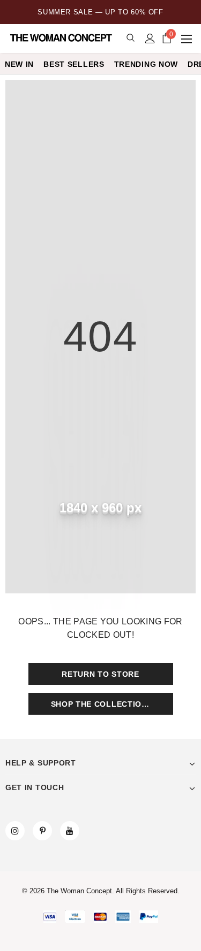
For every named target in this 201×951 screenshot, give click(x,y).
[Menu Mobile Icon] (187, 38)
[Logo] (61, 38)
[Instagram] (15, 830)
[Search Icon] (130, 38)
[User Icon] (150, 38)
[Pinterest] (42, 830)
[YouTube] (69, 830)
